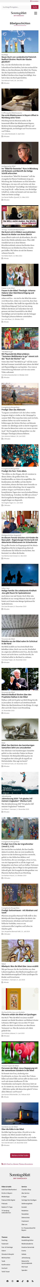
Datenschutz (26, 1218)
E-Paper (24, 1197)
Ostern (4, 1251)
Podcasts (4, 1204)
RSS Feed (25, 1267)
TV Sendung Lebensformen (6, 1212)
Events (24, 1251)
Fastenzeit (5, 1244)
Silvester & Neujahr (8, 1254)
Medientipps (6, 1197)
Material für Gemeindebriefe (27, 1262)
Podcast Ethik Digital (8, 1200)
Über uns (24, 1224)
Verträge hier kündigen (29, 1200)
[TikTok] (22, 1281)
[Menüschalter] (35, 13)
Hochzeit (4, 1268)
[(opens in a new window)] (7, 1281)
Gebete (24, 1254)
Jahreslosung (26, 1258)
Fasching (4, 1240)
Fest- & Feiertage (7, 1247)
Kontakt (24, 1207)
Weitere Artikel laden (20, 1155)
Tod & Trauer (6, 1272)
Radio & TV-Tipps (7, 1207)
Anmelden (35, 1)
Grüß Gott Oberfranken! (9, 1190)
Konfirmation (6, 1265)
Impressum (25, 1221)
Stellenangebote (27, 1204)
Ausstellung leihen (27, 1240)
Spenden (24, 1270)
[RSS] (32, 1281)
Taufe (3, 1261)
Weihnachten (6, 1258)
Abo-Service (25, 1193)
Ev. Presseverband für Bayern (28, 1229)
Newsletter (25, 1214)
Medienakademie (27, 1244)
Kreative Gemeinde (28, 1247)
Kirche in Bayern (7, 1193)
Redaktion (25, 1211)
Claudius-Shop (26, 1190)
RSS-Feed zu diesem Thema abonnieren (18, 1164)
